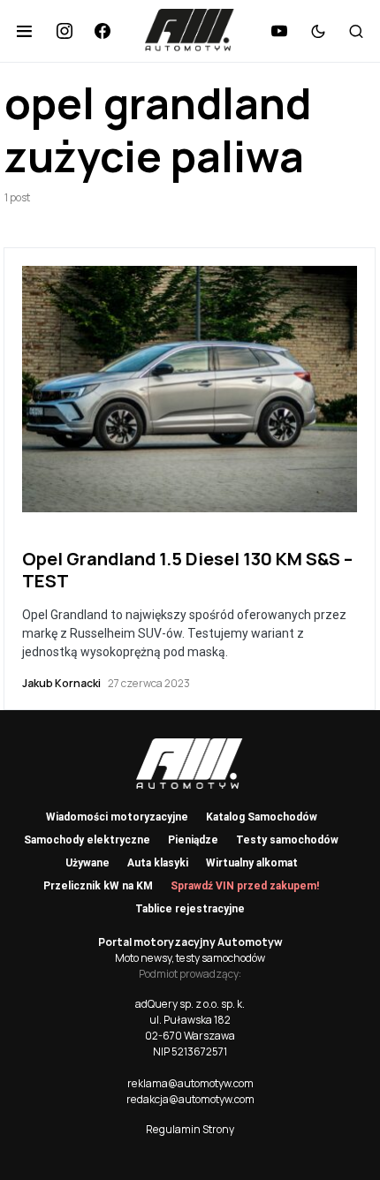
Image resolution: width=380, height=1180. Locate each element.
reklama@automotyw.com (190, 1083)
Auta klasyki (157, 863)
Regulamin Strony (190, 1129)
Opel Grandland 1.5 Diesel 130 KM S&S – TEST (187, 570)
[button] (24, 31)
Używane (87, 863)
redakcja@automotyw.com (190, 1099)
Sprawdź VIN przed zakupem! (245, 886)
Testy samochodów (287, 840)
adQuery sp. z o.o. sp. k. (190, 1003)
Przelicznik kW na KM (98, 886)
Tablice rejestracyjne (190, 909)
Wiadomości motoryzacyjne (117, 817)
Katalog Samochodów (261, 817)
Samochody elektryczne (87, 840)
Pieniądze (193, 840)
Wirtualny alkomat (252, 863)
